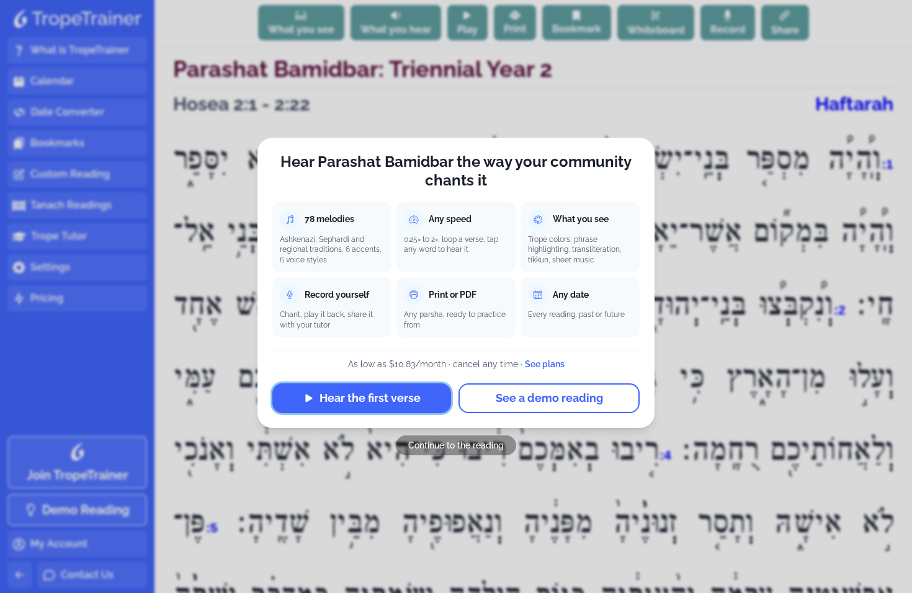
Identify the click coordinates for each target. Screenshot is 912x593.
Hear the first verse (370, 397)
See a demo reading (549, 397)
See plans (545, 364)
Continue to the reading (456, 445)
